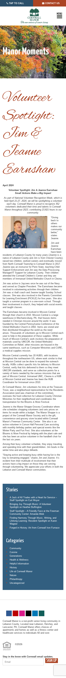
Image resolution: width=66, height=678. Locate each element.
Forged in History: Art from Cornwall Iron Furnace (34, 527)
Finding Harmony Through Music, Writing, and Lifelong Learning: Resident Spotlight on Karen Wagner (33, 521)
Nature (13, 575)
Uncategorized (17, 583)
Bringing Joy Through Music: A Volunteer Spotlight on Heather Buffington (30, 505)
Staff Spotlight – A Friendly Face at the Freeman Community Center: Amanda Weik (34, 512)
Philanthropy (16, 579)
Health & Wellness (19, 559)
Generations (16, 556)
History (13, 567)
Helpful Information (19, 563)
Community (15, 548)
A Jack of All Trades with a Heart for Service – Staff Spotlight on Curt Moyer (33, 499)
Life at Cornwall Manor (21, 571)
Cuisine (13, 552)
